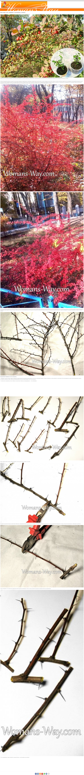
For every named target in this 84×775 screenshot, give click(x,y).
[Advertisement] (42, 388)
